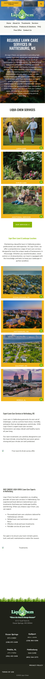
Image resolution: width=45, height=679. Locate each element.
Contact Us (27, 30)
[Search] (41, 4)
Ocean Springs (11, 634)
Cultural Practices (11, 27)
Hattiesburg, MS (21, 332)
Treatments (25, 23)
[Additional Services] (41, 216)
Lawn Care (21, 149)
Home (8, 23)
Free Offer (18, 30)
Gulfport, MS (21, 366)
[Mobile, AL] (41, 399)
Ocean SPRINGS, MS (21, 297)
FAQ (39, 27)
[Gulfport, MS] (41, 365)
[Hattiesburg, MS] (41, 331)
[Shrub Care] (41, 182)
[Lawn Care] (41, 148)
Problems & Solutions (27, 27)
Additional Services (21, 217)
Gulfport (32, 634)
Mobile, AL (21, 400)
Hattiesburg (32, 649)
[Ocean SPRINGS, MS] (41, 296)
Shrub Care (21, 183)
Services (35, 23)
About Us (16, 23)
